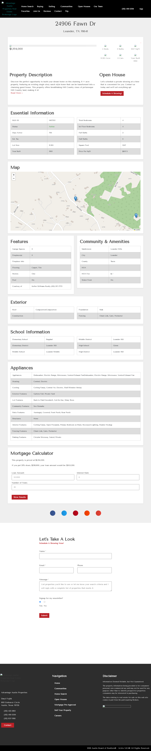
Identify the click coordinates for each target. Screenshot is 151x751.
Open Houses (61, 699)
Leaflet (137, 230)
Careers (58, 715)
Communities (60, 688)
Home (57, 683)
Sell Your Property (63, 710)
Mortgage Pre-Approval (65, 705)
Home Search (61, 694)
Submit (44, 615)
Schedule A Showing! (112, 93)
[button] (75, 198)
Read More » (17, 93)
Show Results (20, 497)
